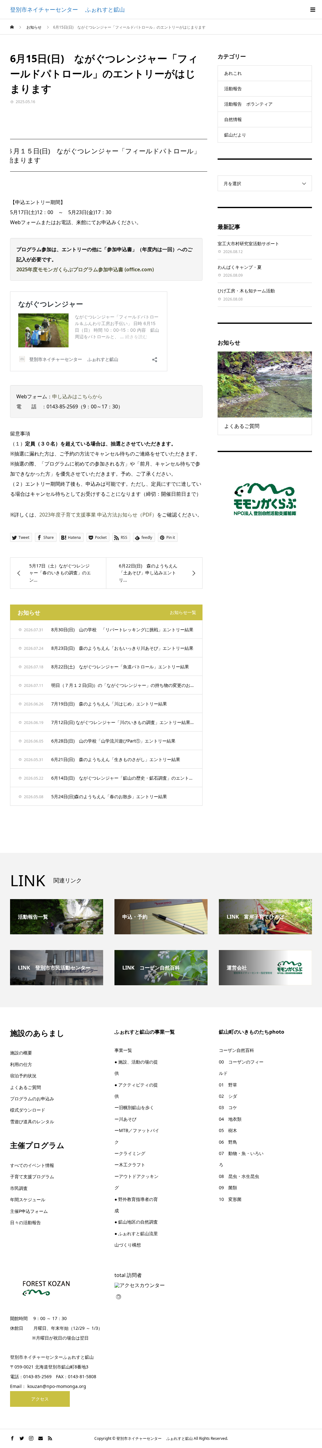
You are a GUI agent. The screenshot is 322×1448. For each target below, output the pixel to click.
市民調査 (19, 1188)
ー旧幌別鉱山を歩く (134, 1107)
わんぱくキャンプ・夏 (240, 267)
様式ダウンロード (27, 1110)
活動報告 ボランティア (248, 104)
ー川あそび (125, 1119)
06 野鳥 (228, 1142)
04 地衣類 (230, 1119)
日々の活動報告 (25, 1222)
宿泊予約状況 (23, 1076)
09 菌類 (228, 1188)
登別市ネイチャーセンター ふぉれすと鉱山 (67, 9)
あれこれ (233, 73)
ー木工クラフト (129, 1165)
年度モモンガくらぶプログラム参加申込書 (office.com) (91, 269)
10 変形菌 (230, 1199)
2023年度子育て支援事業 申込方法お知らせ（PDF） (98, 514)
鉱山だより (235, 135)
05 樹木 (228, 1130)
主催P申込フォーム (29, 1211)
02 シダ (228, 1096)
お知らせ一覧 (183, 612)
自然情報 (233, 119)
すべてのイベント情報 (32, 1165)
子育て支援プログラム (32, 1177)
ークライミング (129, 1153)
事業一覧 (123, 1050)
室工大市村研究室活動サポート (248, 243)
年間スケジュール (27, 1199)
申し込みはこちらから (77, 396)
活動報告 (233, 88)
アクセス (40, 1399)
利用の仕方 (21, 1064)
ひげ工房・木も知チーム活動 (246, 291)
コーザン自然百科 (236, 1050)
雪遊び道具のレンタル (32, 1122)
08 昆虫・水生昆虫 (239, 1176)
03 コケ (228, 1107)
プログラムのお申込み (32, 1099)
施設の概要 (21, 1053)
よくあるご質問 (25, 1087)
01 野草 (228, 1085)
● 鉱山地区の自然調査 (136, 1222)
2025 (22, 269)
